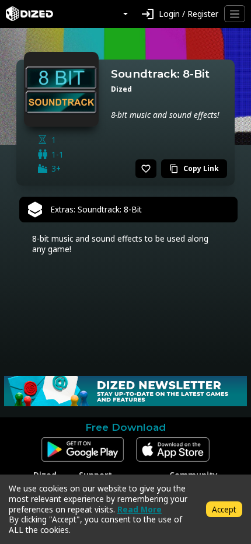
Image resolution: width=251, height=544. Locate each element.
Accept (224, 509)
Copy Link (194, 168)
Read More (139, 509)
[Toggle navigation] (234, 13)
